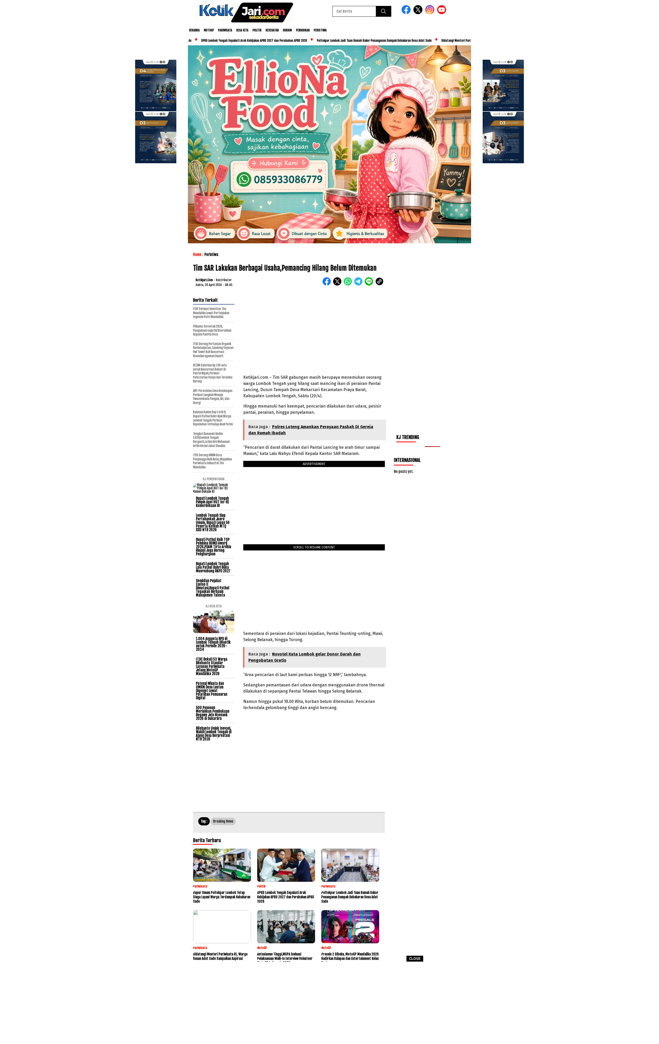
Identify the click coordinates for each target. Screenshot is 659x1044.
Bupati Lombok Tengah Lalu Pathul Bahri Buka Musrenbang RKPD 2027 (213, 567)
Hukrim (287, 30)
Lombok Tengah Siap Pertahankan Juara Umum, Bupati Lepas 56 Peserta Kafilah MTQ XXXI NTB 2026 (213, 522)
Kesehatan (272, 30)
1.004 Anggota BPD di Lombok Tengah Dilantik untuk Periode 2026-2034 (213, 644)
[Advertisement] (329, 1005)
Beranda (194, 30)
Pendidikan (303, 30)
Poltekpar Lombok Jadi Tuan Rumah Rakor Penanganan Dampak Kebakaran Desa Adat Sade (350, 40)
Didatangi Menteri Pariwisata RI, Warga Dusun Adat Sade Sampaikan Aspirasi (467, 40)
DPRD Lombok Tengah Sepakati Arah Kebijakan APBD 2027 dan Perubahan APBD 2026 (231, 40)
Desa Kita (242, 30)
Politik (257, 30)
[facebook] (407, 13)
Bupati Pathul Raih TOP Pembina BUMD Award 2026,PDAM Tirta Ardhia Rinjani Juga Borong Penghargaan (213, 546)
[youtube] (442, 13)
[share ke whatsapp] (349, 284)
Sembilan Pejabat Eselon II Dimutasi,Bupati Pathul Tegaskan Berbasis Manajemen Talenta (212, 588)
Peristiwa (320, 30)
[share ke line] (370, 284)
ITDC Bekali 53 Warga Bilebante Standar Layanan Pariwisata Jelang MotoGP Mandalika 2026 (211, 666)
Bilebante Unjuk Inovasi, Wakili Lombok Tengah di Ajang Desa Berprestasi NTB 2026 (213, 733)
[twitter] (418, 13)
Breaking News (223, 821)
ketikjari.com (204, 280)
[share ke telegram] (359, 284)
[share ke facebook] (328, 284)
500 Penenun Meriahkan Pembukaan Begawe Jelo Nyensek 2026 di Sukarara (212, 713)
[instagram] (430, 13)
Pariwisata (225, 30)
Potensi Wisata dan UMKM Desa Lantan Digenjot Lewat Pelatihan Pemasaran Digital (211, 690)
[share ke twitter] (338, 284)
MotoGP (209, 30)
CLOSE (415, 959)
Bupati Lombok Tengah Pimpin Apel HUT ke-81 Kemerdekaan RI (212, 502)
